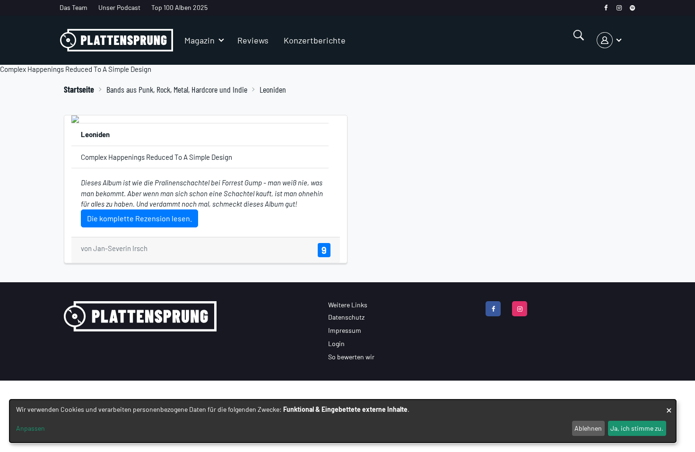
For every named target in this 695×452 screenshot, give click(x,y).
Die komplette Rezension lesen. (139, 218)
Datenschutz (346, 317)
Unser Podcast (119, 7)
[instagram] (619, 8)
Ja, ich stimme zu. (636, 428)
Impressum (344, 330)
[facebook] (606, 8)
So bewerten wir (351, 357)
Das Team (73, 7)
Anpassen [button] (30, 428)
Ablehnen (588, 428)
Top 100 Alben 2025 (179, 7)
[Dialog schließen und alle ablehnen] (669, 405)
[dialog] (342, 421)
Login (336, 343)
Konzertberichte (315, 40)
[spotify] (632, 8)
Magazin (199, 40)
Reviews (253, 40)
